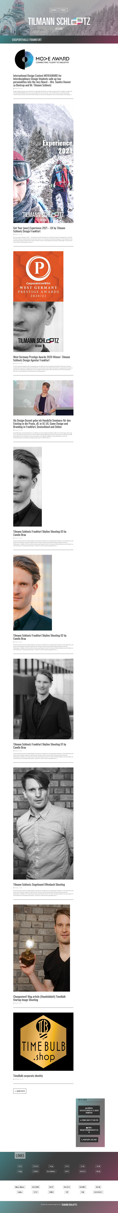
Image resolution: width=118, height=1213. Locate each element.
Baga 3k (67, 1187)
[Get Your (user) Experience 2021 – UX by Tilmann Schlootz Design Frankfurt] (43, 163)
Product (63, 10)
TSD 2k (35, 1166)
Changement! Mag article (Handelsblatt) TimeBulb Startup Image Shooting (39, 998)
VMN (66, 1171)
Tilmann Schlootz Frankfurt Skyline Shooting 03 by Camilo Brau (39, 533)
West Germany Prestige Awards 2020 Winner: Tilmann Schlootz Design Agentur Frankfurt (41, 358)
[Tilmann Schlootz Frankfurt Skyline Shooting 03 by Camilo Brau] (27, 487)
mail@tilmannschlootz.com (89, 1131)
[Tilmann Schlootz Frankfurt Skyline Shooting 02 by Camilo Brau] (32, 593)
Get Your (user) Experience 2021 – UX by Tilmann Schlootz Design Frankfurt (39, 229)
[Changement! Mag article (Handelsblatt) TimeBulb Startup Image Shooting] (41, 948)
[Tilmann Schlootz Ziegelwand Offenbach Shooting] (43, 823)
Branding (54, 10)
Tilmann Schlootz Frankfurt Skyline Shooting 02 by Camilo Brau (39, 637)
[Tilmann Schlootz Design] (59, 21)
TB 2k (51, 1192)
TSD (19, 1166)
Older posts (20, 1091)
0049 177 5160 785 (92, 1120)
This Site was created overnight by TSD (51, 1204)
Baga (50, 1187)
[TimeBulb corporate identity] (43, 1042)
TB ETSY (36, 1192)
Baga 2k (82, 1187)
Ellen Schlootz (98, 1192)
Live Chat (94, 1139)
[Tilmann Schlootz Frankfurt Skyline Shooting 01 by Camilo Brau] (43, 699)
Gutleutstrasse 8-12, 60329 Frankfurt (89, 1111)
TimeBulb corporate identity (28, 1075)
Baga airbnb (35, 1187)
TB (66, 1192)
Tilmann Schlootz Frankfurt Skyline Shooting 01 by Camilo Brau (39, 745)
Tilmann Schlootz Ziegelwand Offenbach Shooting (39, 884)
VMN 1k (82, 1171)
